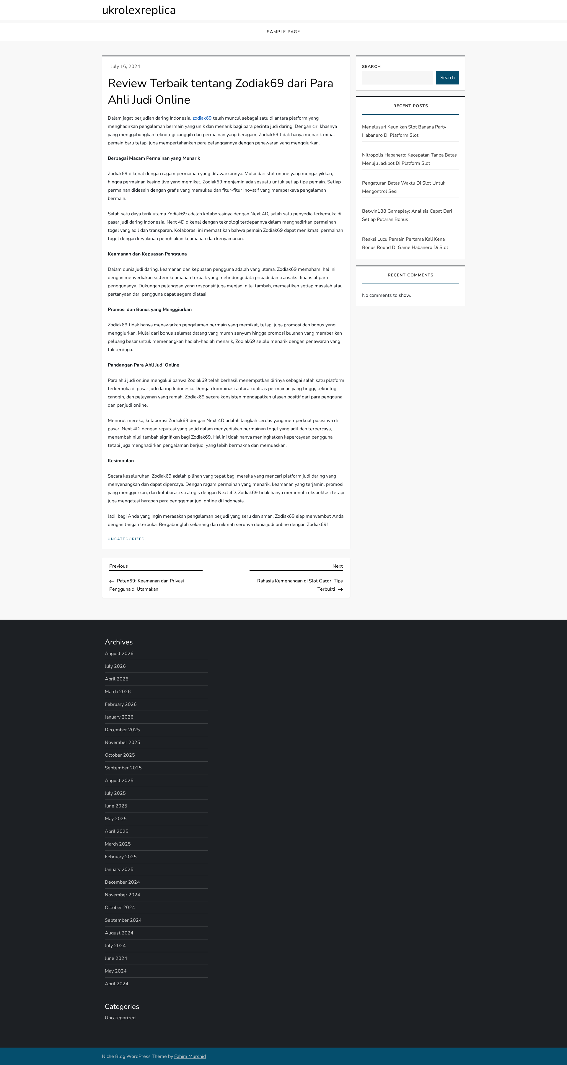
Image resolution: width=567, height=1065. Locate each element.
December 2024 (122, 882)
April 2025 (116, 831)
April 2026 (116, 679)
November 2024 (122, 895)
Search (371, 66)
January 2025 (119, 869)
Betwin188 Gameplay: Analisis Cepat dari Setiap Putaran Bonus (407, 215)
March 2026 (118, 691)
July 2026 (115, 666)
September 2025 (123, 768)
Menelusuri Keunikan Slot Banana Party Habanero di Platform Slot (404, 131)
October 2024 (120, 907)
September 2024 (123, 920)
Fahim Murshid (190, 1056)
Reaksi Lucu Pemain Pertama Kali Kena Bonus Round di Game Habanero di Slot (405, 243)
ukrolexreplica (139, 10)
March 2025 (118, 844)
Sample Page (283, 32)
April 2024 (116, 984)
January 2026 (119, 717)
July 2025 (115, 793)
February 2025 (121, 857)
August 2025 (119, 780)
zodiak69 (202, 118)
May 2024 (116, 971)
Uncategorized (126, 539)
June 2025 (116, 806)
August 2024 (119, 933)
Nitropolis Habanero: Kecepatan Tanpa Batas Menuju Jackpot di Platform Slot (409, 159)
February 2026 (121, 704)
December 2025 (122, 730)
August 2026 (119, 653)
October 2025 (120, 755)
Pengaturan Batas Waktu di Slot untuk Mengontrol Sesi (403, 187)
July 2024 (115, 945)
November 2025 (122, 742)
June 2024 (116, 958)
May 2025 (116, 818)
